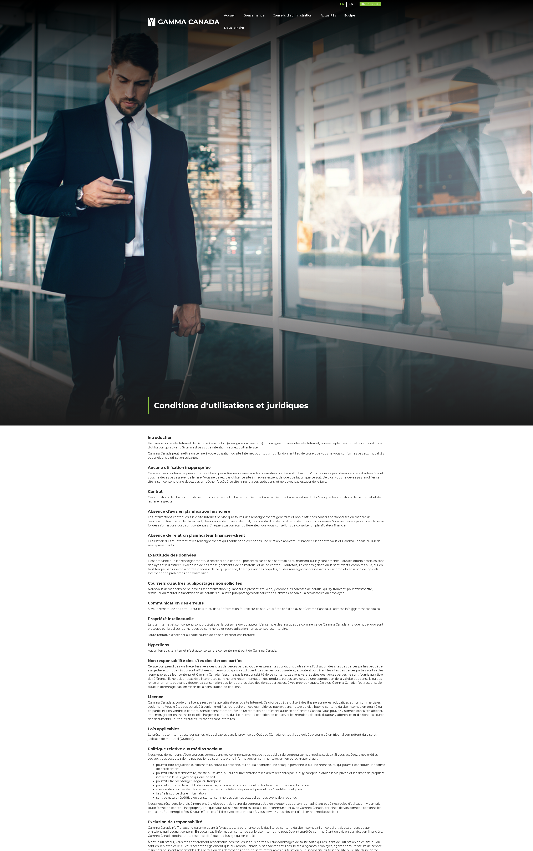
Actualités (328, 15)
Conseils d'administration (292, 15)
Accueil (229, 15)
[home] (184, 22)
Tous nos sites (370, 4)
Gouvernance (254, 15)
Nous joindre (234, 28)
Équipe (349, 15)
